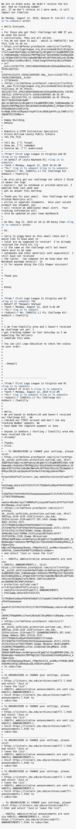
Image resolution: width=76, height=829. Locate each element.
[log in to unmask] (15, 156)
